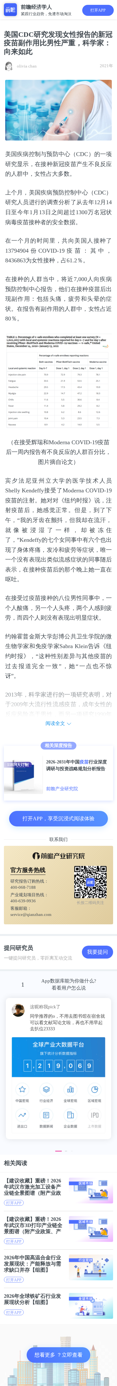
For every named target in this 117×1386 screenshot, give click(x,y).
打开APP (98, 10)
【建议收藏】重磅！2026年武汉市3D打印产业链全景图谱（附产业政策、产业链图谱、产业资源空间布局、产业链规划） (33, 1225)
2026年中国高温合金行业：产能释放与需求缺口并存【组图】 (32, 1264)
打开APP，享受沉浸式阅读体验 (58, 818)
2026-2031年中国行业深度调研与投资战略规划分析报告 (76, 765)
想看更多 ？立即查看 (58, 1355)
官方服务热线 (28, 870)
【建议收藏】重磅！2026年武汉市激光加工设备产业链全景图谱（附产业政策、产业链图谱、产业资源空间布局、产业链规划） (32, 1187)
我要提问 (97, 952)
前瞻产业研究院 (62, 788)
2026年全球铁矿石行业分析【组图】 (32, 1299)
